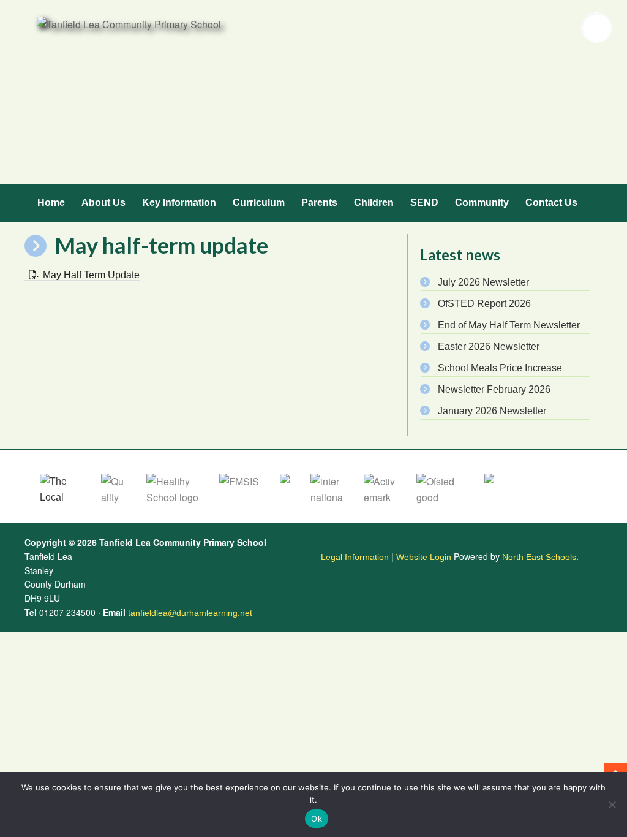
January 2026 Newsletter (492, 411)
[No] (612, 804)
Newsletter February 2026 (494, 389)
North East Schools (539, 557)
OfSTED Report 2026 (484, 303)
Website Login (423, 557)
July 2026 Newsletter (483, 282)
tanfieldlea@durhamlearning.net (190, 613)
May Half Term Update (91, 275)
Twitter (518, 27)
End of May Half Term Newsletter (509, 325)
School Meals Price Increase (500, 368)
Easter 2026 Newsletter (488, 346)
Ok (316, 819)
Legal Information (355, 557)
